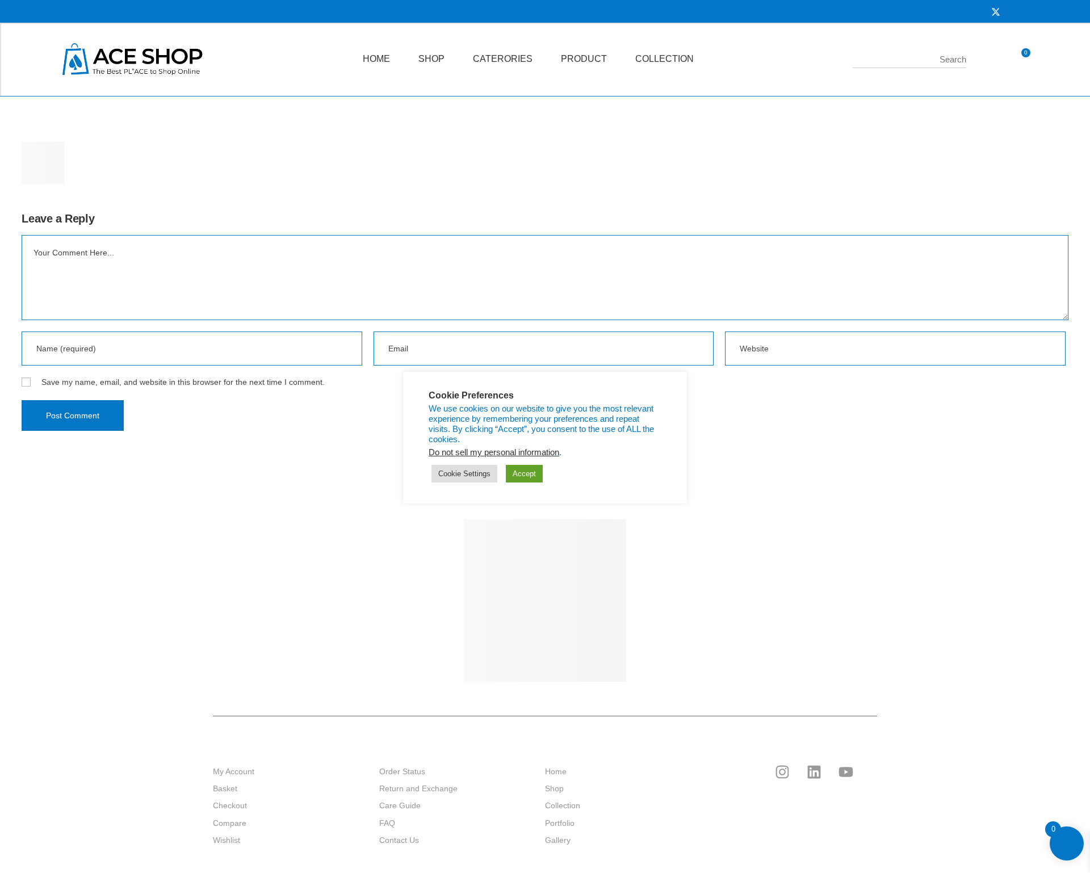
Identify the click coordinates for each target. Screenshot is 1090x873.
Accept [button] (524, 473)
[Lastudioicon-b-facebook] (750, 772)
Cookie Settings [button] (464, 473)
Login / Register (989, 59)
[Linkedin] (814, 772)
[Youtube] (846, 772)
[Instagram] (782, 772)
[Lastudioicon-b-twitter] (718, 772)
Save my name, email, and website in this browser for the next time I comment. (183, 382)
